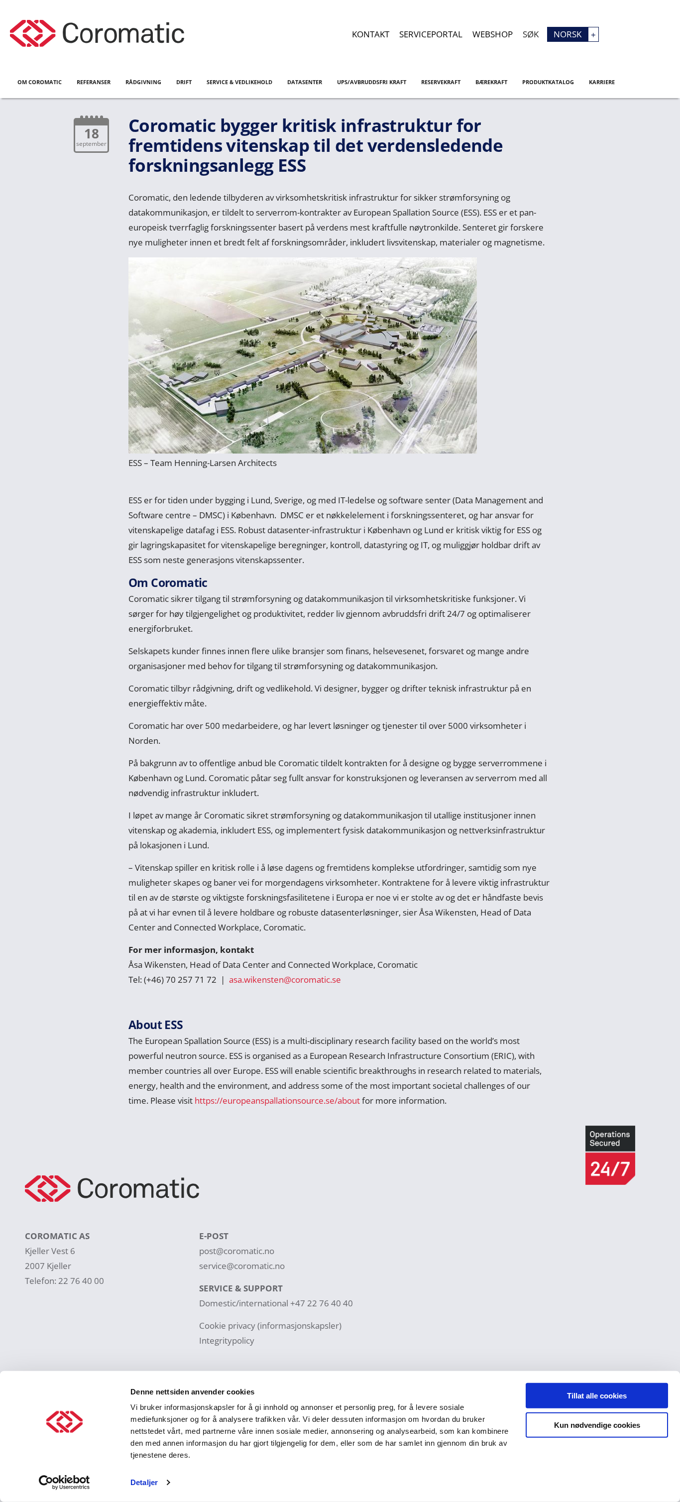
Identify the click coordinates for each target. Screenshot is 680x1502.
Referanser (94, 82)
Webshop (492, 34)
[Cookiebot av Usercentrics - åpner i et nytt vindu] (64, 1482)
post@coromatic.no (236, 1251)
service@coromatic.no (242, 1265)
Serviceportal (430, 34)
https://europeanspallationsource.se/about (277, 1100)
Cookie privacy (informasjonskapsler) (270, 1325)
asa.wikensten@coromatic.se (285, 979)
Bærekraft (491, 82)
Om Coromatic (39, 82)
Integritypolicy (226, 1340)
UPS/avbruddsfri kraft (371, 82)
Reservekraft (440, 82)
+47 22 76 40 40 (321, 1303)
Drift (184, 82)
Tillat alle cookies (597, 1395)
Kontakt (370, 34)
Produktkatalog (548, 82)
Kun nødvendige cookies (597, 1424)
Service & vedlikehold (239, 82)
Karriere (602, 82)
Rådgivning (143, 82)
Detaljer (144, 1482)
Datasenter (304, 82)
